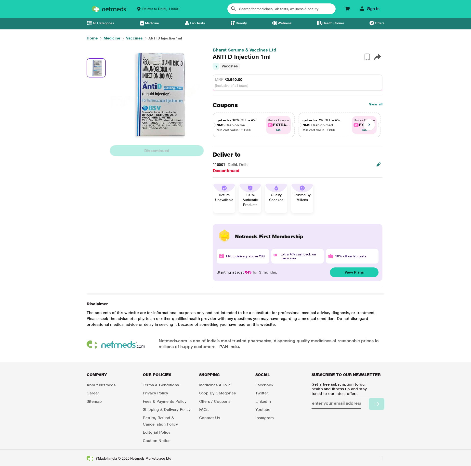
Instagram (264, 418)
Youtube (262, 409)
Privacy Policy (155, 393)
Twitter (261, 393)
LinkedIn (263, 401)
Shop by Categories (217, 393)
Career (93, 393)
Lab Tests (197, 23)
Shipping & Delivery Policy (167, 409)
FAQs (204, 409)
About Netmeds (101, 385)
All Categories (103, 23)
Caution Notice (156, 440)
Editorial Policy (156, 432)
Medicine (152, 23)
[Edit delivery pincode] (378, 164)
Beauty (241, 23)
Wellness (284, 23)
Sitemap (94, 401)
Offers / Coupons (215, 401)
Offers (379, 23)
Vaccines (230, 66)
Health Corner (333, 23)
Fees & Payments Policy (164, 401)
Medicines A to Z (215, 385)
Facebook (264, 385)
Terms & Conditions (161, 385)
